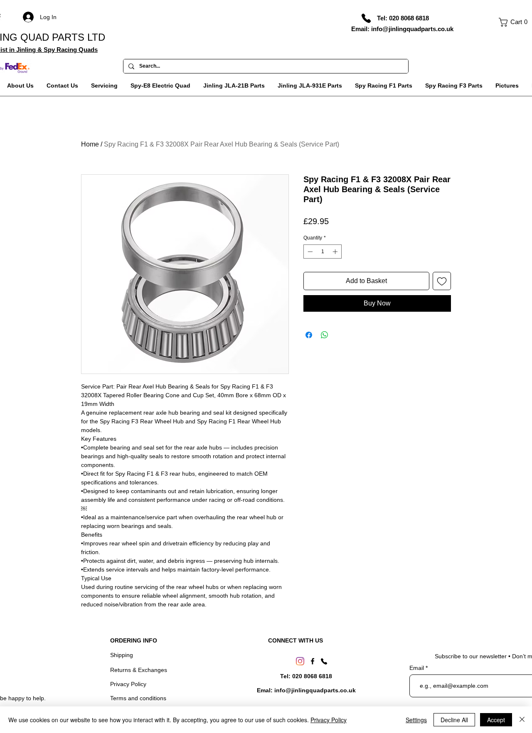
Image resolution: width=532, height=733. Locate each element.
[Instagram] (300, 661)
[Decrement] (309, 251)
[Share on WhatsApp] (325, 335)
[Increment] (335, 251)
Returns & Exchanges (138, 670)
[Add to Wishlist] (442, 281)
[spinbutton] (322, 251)
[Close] (522, 719)
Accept (496, 720)
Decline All (454, 720)
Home (90, 144)
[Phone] (366, 18)
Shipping (121, 655)
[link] (515, 22)
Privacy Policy (128, 684)
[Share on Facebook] (309, 335)
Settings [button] (416, 720)
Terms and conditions (138, 698)
